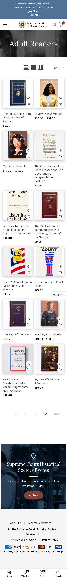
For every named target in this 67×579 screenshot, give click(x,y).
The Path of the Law (16, 334)
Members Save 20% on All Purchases (33, 7)
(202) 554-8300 (43, 3)
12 (45, 414)
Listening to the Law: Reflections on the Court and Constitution (17, 229)
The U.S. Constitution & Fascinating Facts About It (17, 285)
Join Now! (34, 11)
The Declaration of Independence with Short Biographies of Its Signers (47, 231)
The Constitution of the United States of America (17, 117)
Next (57, 414)
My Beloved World (14, 166)
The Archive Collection (23, 540)
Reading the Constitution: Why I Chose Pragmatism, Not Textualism (15, 384)
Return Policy (50, 540)
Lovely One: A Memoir (48, 113)
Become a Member (39, 523)
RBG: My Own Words (47, 334)
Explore (33, 495)
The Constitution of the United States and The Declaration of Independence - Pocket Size (49, 173)
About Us (16, 523)
